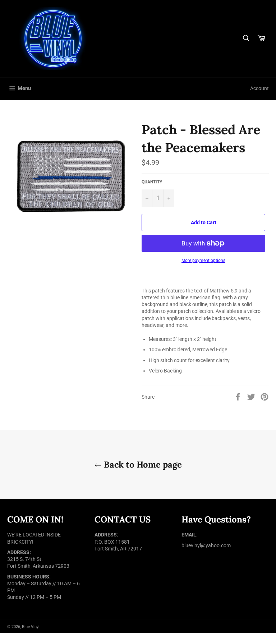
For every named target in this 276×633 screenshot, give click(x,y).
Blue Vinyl (31, 626)
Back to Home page (142, 464)
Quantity (152, 181)
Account (259, 88)
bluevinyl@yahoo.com (206, 545)
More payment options (203, 260)
